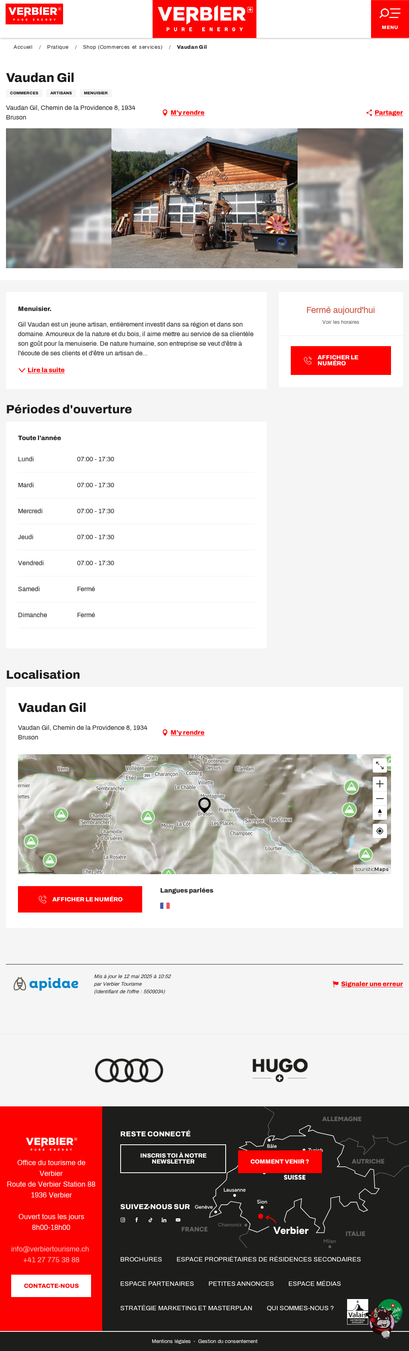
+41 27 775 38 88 (51, 1260)
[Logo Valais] (357, 1312)
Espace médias (314, 1283)
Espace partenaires (157, 1283)
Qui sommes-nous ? (300, 1308)
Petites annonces (241, 1283)
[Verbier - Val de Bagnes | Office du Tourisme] (204, 19)
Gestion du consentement (228, 1341)
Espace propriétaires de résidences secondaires (269, 1259)
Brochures (141, 1259)
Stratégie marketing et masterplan (186, 1308)
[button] (204, 198)
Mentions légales (172, 1341)
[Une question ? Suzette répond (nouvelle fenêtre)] (381, 1322)
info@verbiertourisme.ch (51, 1249)
